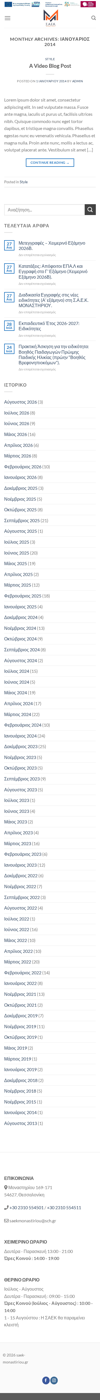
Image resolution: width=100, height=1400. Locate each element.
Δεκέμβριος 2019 (21, 1015)
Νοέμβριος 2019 (20, 1026)
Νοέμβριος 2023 (20, 757)
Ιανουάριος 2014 (20, 1112)
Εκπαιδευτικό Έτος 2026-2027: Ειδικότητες (49, 326)
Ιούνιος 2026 (16, 423)
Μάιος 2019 (15, 1047)
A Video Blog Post (50, 65)
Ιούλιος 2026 (16, 412)
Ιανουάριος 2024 (20, 735)
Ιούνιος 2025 (16, 552)
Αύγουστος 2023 (20, 789)
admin (77, 81)
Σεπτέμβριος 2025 (22, 520)
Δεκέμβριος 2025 (21, 488)
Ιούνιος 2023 (16, 811)
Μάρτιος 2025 (17, 584)
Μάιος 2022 (15, 940)
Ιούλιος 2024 (16, 671)
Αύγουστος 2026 (20, 401)
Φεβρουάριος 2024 (22, 724)
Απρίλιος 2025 (18, 574)
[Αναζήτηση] (93, 18)
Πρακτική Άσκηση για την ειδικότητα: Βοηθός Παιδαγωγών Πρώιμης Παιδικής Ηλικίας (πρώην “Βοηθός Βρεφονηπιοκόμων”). (54, 354)
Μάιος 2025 (15, 563)
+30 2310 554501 (26, 1207)
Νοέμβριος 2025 (20, 499)
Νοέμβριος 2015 (20, 1101)
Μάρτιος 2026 (17, 455)
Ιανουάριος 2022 (20, 983)
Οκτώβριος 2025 (20, 509)
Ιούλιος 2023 (16, 800)
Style (50, 59)
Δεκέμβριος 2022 (21, 875)
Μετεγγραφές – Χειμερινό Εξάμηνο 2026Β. (52, 245)
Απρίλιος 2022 (18, 951)
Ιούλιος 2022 (16, 918)
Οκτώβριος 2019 (20, 1037)
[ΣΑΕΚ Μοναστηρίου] (51, 18)
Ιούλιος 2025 (16, 541)
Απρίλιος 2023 (18, 832)
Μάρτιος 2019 (17, 1058)
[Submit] (90, 209)
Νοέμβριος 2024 (20, 628)
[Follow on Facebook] (46, 1380)
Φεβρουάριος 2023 (22, 854)
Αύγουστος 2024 (20, 660)
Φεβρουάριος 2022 (22, 972)
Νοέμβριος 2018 (20, 1090)
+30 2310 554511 (64, 1207)
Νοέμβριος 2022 (20, 886)
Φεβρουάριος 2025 (22, 595)
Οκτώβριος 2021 (20, 1005)
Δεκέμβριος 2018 (21, 1080)
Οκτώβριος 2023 (20, 767)
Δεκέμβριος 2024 (21, 617)
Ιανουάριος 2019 (20, 1069)
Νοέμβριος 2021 (20, 994)
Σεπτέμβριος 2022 (22, 897)
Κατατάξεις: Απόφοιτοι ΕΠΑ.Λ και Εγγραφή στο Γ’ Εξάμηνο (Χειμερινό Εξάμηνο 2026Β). (53, 271)
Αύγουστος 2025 (20, 531)
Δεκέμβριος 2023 (21, 746)
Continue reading (50, 162)
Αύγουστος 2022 (20, 907)
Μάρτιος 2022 (17, 961)
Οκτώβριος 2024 (20, 638)
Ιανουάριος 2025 (20, 606)
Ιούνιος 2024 (16, 682)
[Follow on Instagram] (54, 1380)
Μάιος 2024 (15, 692)
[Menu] (7, 18)
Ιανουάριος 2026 (20, 477)
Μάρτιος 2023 (17, 843)
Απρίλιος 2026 (18, 445)
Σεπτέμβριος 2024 (22, 649)
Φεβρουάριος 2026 (22, 466)
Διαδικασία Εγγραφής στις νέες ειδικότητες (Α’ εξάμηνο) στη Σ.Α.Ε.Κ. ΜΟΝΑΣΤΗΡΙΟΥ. (53, 300)
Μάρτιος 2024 (17, 714)
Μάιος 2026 (15, 434)
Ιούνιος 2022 (16, 929)
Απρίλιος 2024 (18, 703)
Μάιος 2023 (15, 821)
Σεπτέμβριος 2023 (22, 778)
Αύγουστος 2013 (20, 1123)
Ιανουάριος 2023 (20, 865)
